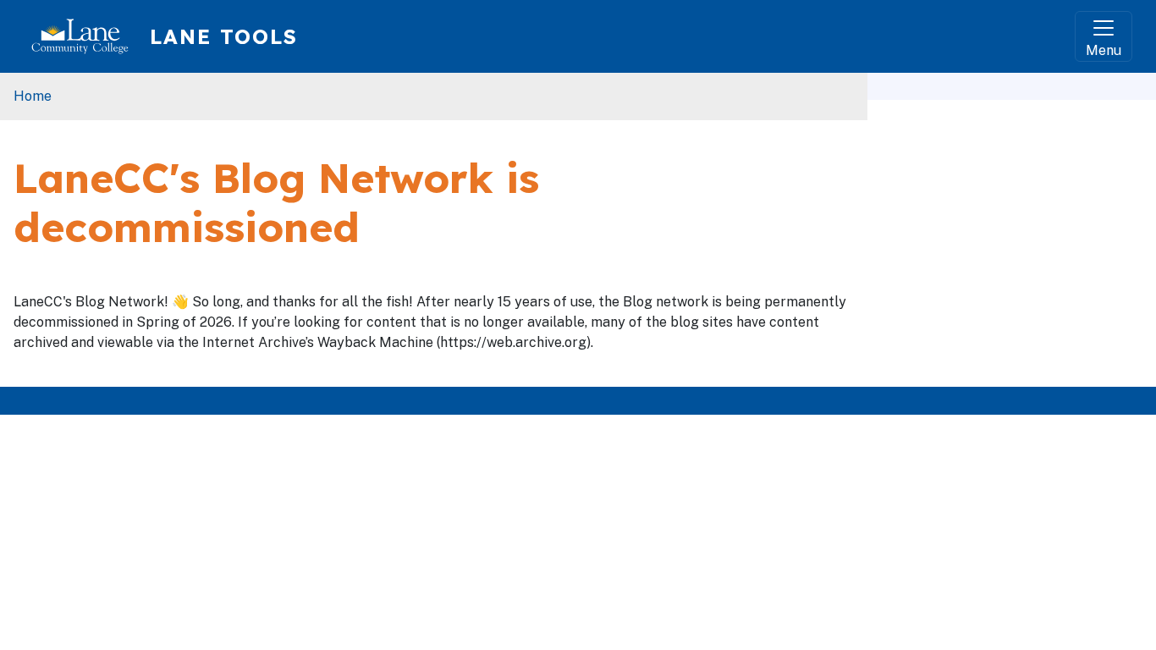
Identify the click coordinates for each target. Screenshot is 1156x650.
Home (33, 96)
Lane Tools (224, 36)
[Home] (87, 36)
